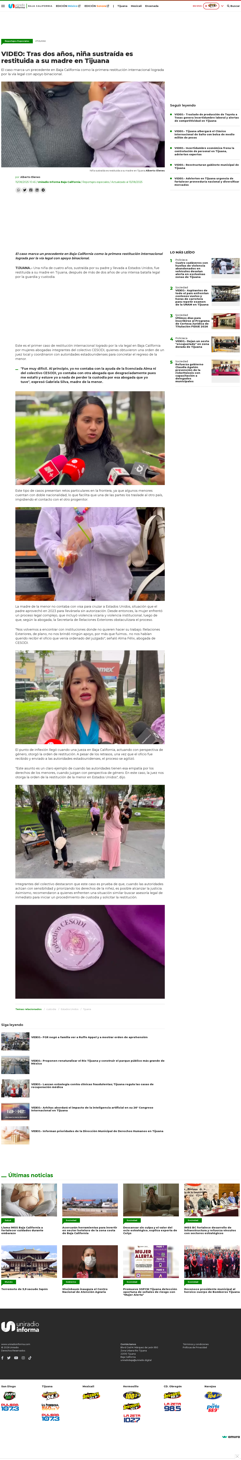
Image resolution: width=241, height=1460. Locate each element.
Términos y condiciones (196, 1344)
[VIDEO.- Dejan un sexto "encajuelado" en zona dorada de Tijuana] (226, 344)
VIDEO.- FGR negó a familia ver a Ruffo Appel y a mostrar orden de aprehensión (89, 1037)
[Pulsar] (10, 1407)
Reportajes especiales (95, 182)
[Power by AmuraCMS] (231, 1437)
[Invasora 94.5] (50, 1396)
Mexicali (136, 6)
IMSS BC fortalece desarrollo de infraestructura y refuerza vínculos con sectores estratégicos (210, 1230)
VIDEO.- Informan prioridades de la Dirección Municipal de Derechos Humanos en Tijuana (97, 1131)
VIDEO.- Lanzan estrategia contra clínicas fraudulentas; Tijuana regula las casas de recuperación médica (92, 1086)
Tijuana (122, 6)
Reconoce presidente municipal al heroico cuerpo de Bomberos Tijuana (212, 1290)
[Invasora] (10, 1396)
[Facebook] (31, 190)
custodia (51, 1009)
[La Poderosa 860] (50, 1407)
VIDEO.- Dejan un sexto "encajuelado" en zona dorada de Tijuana (192, 343)
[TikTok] (30, 1358)
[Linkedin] (37, 190)
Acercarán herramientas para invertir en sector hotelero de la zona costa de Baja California (89, 1230)
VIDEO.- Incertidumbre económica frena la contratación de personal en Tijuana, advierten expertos (204, 151)
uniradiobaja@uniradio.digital (136, 1360)
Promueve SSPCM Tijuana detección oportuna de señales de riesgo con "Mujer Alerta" (150, 1291)
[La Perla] (213, 1407)
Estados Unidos (69, 1009)
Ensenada (151, 6)
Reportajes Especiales (17, 41)
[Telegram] (43, 190)
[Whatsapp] (18, 190)
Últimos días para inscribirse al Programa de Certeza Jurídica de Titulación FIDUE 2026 (192, 322)
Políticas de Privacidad (195, 1347)
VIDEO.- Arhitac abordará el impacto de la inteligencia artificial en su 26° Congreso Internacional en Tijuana (92, 1109)
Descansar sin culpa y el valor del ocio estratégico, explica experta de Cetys (150, 1230)
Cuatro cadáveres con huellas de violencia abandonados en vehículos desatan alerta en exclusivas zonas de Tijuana (191, 270)
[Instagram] (23, 1358)
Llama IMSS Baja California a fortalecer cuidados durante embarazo (22, 1230)
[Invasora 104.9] (91, 1396)
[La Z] (132, 1418)
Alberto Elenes (30, 177)
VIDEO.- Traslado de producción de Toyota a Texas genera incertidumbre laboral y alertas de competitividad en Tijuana (206, 117)
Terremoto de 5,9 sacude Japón (24, 1289)
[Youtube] (16, 1358)
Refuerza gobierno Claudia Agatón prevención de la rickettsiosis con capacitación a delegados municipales (189, 373)
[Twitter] (25, 190)
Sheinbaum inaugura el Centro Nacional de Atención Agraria (85, 1290)
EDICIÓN (66, 6)
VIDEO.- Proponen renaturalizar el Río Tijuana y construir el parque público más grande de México (98, 1062)
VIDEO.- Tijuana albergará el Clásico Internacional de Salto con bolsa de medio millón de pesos (204, 134)
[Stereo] (132, 1395)
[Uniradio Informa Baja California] (30, 6)
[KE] (213, 1395)
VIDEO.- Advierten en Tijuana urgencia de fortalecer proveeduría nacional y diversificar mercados (206, 181)
